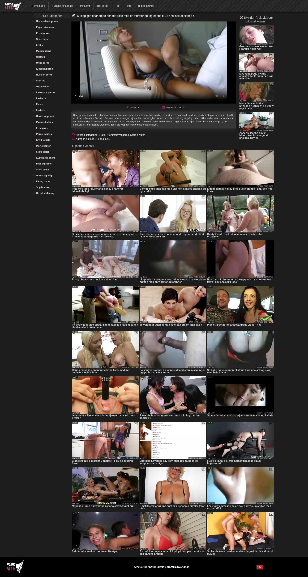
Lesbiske (41, 98)
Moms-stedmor (44, 122)
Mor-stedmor (43, 145)
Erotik (39, 45)
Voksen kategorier (87, 135)
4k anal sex (102, 139)
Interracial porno (45, 92)
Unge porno (42, 62)
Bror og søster (44, 163)
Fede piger (42, 128)
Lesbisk (40, 110)
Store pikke (42, 169)
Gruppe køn (42, 86)
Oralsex (40, 56)
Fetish (39, 104)
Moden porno (43, 51)
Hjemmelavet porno (47, 21)
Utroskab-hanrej (45, 193)
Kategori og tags (85, 139)
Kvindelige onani (45, 157)
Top (129, 5)
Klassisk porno (44, 68)
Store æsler (42, 151)
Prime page (38, 5)
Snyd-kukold (43, 140)
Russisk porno (44, 74)
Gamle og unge (44, 175)
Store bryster (43, 39)
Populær (85, 5)
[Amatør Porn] (11, 5)
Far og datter (43, 181)
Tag (117, 5)
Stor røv (40, 80)
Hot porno (102, 5)
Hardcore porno (45, 116)
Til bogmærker (146, 5)
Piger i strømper (45, 27)
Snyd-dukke (42, 187)
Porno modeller (44, 134)
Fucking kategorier (62, 5)
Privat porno (43, 33)
